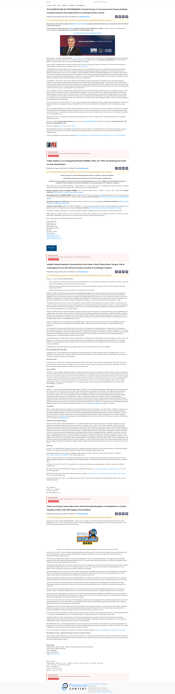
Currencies (72, 5)
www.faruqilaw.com (83, 66)
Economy (64, 5)
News (54, 5)
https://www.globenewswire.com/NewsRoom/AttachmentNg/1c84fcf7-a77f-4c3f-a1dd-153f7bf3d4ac (101, 135)
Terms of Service (107, 692)
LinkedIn (61, 126)
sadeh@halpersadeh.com (52, 235)
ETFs (58, 5)
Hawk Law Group (55, 653)
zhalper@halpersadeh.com (53, 237)
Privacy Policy (97, 692)
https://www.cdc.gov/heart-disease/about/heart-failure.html (108, 468)
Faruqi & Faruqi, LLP (79, 58)
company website (99, 630)
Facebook (72, 126)
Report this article (53, 155)
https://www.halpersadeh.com (54, 238)
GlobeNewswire (85, 17)
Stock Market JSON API (94, 684)
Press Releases (80, 5)
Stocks (49, 5)
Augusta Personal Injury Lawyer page (115, 630)
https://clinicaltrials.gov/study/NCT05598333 (57, 455)
